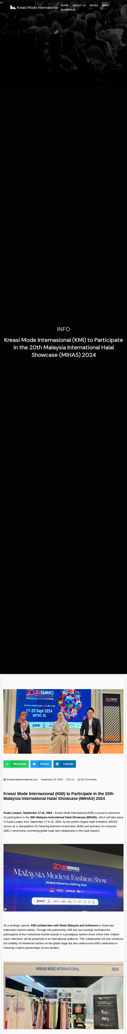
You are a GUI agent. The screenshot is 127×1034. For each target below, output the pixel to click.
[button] (16, 764)
